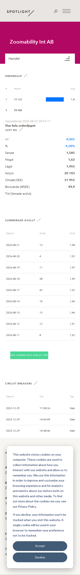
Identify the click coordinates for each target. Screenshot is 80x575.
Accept (40, 546)
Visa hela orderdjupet (20, 125)
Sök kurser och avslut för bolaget (29, 355)
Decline (40, 557)
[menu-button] (70, 59)
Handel (14, 59)
